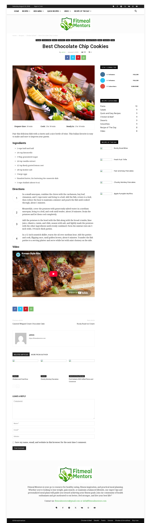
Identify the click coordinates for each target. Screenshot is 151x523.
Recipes (25, 11)
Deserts (55, 40)
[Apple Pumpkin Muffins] (106, 196)
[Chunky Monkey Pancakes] (53, 368)
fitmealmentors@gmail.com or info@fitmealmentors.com (80, 501)
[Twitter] (125, 6)
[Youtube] (136, 6)
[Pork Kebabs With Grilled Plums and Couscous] (82, 368)
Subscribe (134, 86)
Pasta (68, 40)
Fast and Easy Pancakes (124, 171)
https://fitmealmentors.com (37, 338)
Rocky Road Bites (121, 148)
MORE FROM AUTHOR (39, 354)
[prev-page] (14, 386)
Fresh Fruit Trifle (120, 159)
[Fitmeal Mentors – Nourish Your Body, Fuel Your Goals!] (75, 23)
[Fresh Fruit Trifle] (106, 162)
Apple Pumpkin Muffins (123, 193)
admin (63, 52)
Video (66, 11)
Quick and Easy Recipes (77, 40)
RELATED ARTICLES (21, 354)
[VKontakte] (129, 6)
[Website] (133, 6)
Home (16, 11)
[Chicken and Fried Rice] (25, 368)
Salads (99, 40)
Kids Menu (38, 11)
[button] (135, 11)
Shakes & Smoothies (122, 520)
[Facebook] (117, 6)
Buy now (135, 520)
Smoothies (106, 40)
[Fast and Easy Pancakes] (106, 174)
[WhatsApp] (83, 57)
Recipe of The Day (81, 11)
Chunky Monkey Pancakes (49, 379)
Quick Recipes (53, 11)
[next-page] (17, 386)
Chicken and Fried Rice (20, 379)
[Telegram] (121, 6)
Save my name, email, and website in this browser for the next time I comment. (50, 442)
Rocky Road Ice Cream (86, 324)
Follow (135, 74)
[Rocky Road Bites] (106, 151)
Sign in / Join (38, 6)
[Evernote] (113, 6)
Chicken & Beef (31, 36)
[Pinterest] (78, 57)
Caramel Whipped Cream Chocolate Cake (29, 324)
